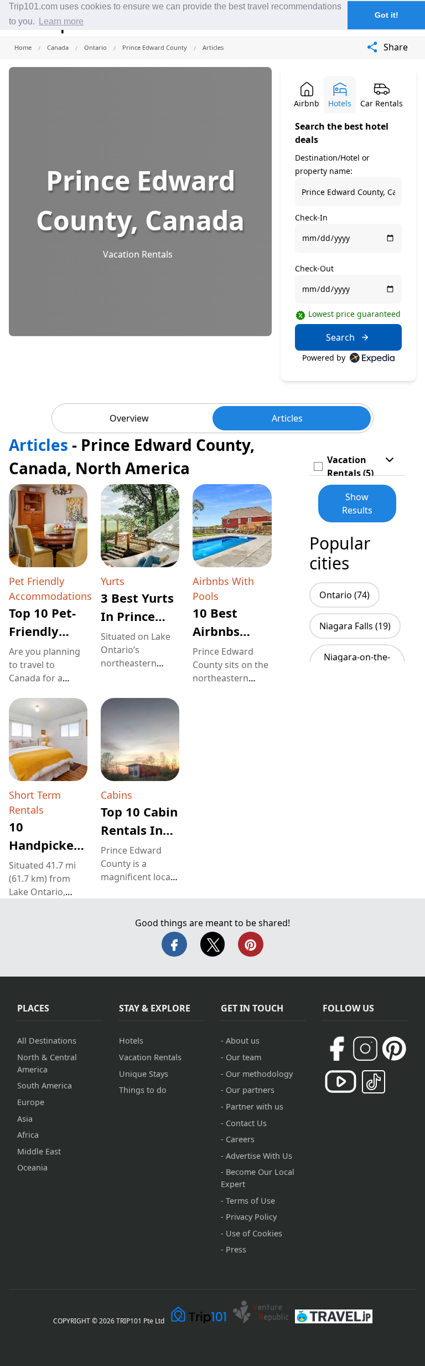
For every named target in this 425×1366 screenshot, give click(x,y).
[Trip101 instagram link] (365, 1048)
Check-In (311, 217)
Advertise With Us (259, 1156)
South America (44, 1085)
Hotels (131, 1040)
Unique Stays (143, 1074)
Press (236, 1249)
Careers (240, 1139)
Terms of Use (250, 1200)
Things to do (143, 1090)
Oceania (32, 1167)
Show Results (357, 503)
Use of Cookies (254, 1233)
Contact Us (246, 1123)
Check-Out (314, 268)
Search (340, 337)
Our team (243, 1057)
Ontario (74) (344, 595)
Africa (28, 1134)
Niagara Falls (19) (355, 626)
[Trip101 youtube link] (341, 1082)
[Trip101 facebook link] (336, 1048)
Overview (129, 418)
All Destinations (46, 1040)
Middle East (39, 1151)
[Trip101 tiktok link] (373, 1082)
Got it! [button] (386, 15)
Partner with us (254, 1106)
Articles (287, 418)
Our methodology (259, 1074)
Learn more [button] (61, 21)
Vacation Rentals (138, 254)
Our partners (250, 1090)
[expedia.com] (372, 358)
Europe (30, 1102)
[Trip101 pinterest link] (394, 1048)
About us (243, 1040)
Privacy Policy (251, 1216)
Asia (25, 1118)
